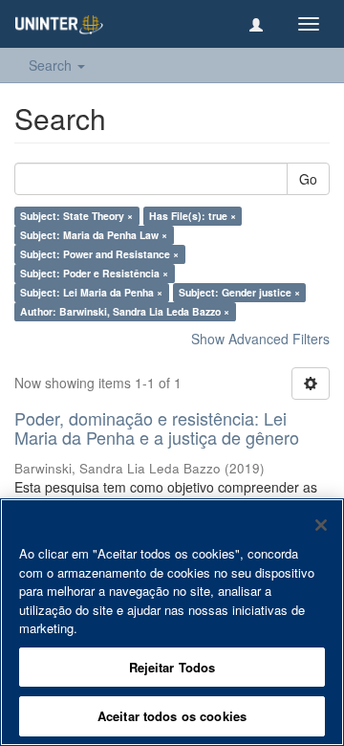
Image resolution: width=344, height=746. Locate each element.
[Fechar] (321, 525)
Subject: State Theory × (76, 215)
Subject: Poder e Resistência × (94, 273)
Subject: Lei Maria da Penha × (91, 292)
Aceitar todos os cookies (172, 716)
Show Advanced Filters (260, 338)
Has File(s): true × (192, 215)
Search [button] (52, 65)
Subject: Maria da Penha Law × (93, 235)
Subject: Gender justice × (239, 292)
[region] (172, 622)
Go (308, 178)
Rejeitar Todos (172, 667)
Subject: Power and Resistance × (99, 254)
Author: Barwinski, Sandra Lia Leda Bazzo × (124, 311)
